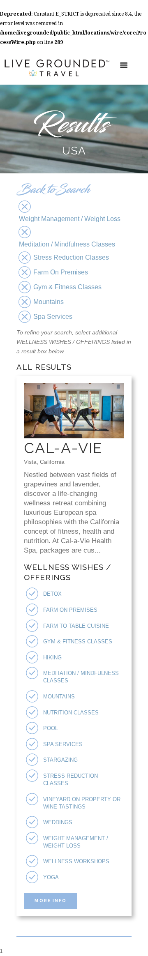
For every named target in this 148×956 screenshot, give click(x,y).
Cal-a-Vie (63, 447)
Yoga (51, 877)
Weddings (57, 822)
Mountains (59, 696)
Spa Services (63, 744)
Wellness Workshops (76, 861)
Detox (52, 594)
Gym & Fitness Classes (77, 641)
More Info (50, 900)
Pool (50, 728)
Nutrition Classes (71, 713)
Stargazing (60, 760)
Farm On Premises (70, 610)
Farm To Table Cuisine (76, 626)
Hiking (52, 657)
